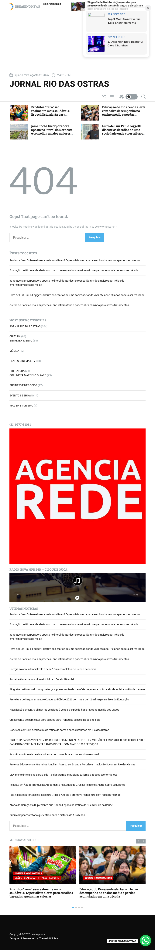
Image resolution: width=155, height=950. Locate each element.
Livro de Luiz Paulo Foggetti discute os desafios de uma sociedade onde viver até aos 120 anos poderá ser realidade (123, 131)
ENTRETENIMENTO (20, 340)
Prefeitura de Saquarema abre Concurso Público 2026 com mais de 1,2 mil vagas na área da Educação (69, 699)
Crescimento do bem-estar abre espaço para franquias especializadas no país (54, 719)
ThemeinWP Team (49, 938)
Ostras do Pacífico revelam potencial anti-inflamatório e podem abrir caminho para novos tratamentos (69, 305)
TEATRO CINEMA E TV (22, 360)
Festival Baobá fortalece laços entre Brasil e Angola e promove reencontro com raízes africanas (64, 794)
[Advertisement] (77, 40)
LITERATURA (17, 370)
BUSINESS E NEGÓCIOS (23, 385)
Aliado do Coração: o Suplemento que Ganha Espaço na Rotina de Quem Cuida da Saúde (61, 805)
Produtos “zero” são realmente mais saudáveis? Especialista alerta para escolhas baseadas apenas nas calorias (52, 114)
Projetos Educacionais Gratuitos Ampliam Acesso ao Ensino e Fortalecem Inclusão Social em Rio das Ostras (72, 764)
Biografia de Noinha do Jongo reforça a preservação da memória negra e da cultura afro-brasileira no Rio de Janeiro (85, 5)
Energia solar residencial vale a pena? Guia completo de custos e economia (52, 669)
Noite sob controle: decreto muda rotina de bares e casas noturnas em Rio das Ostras (59, 729)
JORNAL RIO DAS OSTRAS (59, 84)
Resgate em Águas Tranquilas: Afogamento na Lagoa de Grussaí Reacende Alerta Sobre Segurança (67, 784)
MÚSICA (14, 350)
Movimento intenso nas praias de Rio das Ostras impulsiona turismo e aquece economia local (63, 774)
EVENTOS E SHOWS (21, 395)
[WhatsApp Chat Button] (145, 940)
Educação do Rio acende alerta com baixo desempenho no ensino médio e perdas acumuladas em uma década (124, 112)
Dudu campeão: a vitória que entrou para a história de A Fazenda (47, 815)
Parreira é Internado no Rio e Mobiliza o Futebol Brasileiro (42, 679)
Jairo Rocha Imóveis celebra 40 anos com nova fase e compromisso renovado (54, 754)
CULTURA (15, 336)
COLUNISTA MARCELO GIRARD (27, 375)
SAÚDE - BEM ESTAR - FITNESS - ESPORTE (37, 878)
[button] (138, 841)
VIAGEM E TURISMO (21, 405)
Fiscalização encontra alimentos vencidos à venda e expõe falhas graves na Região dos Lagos (64, 709)
